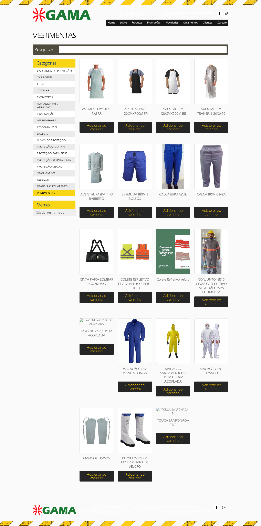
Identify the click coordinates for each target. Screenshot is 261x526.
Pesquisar (43, 49)
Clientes (207, 22)
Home (111, 22)
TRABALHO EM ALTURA (52, 186)
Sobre (123, 22)
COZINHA (43, 90)
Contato (222, 22)
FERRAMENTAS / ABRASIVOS (48, 105)
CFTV (40, 84)
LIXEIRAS (42, 133)
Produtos (137, 22)
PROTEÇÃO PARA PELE (52, 153)
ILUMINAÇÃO (45, 114)
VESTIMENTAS (46, 193)
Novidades (172, 22)
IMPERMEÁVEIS (46, 120)
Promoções (153, 22)
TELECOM (43, 179)
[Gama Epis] (62, 16)
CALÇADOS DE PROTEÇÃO (54, 71)
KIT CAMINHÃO (47, 127)
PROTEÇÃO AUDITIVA (51, 147)
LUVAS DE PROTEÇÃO (51, 140)
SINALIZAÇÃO (46, 173)
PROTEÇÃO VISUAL (49, 166)
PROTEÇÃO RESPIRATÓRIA (54, 160)
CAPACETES (44, 77)
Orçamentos (190, 22)
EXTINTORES (45, 97)
